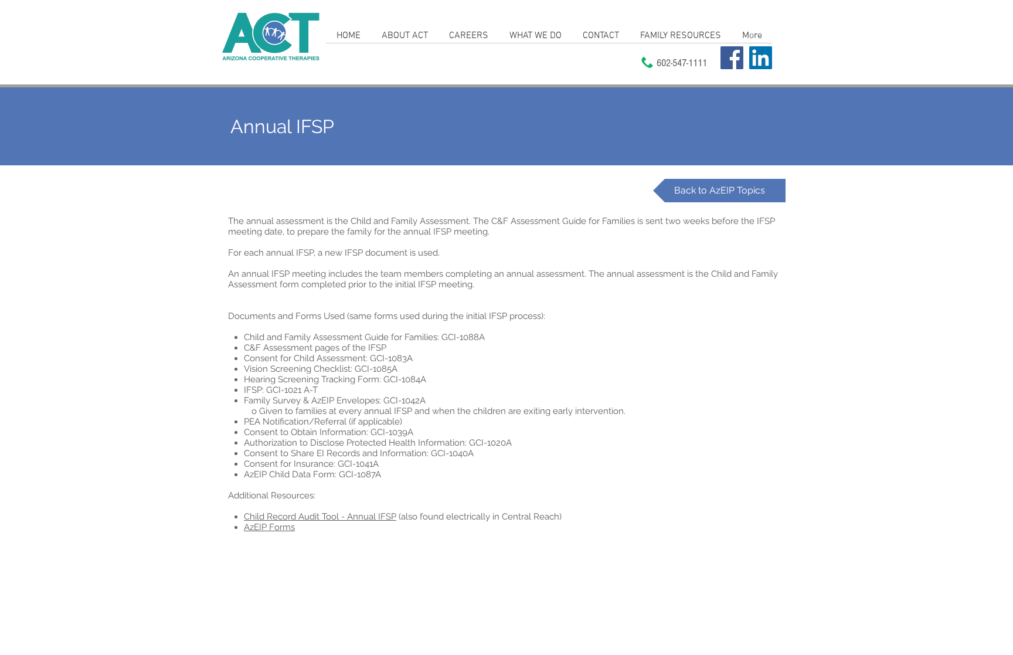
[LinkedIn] (760, 57)
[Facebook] (731, 57)
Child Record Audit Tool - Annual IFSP (320, 516)
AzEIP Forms (269, 527)
